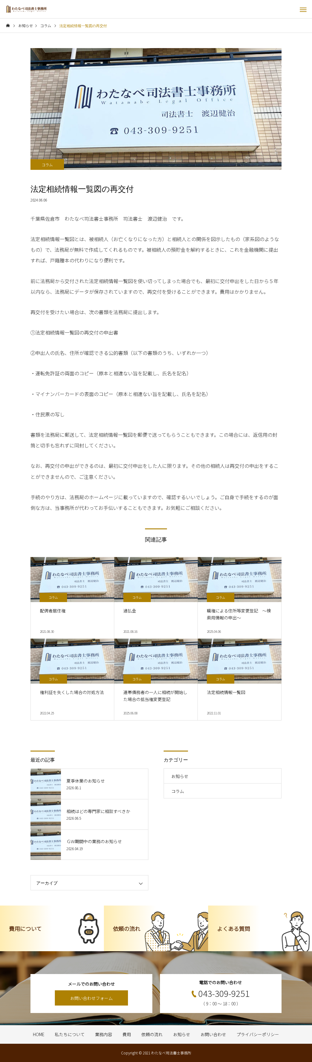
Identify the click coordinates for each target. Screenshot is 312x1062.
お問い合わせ (213, 1034)
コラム (47, 164)
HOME (38, 1034)
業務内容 (103, 1034)
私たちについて (70, 1034)
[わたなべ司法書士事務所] (26, 9)
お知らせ (179, 776)
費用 (126, 1034)
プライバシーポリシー (257, 1034)
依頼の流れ (152, 1034)
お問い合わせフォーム (91, 998)
